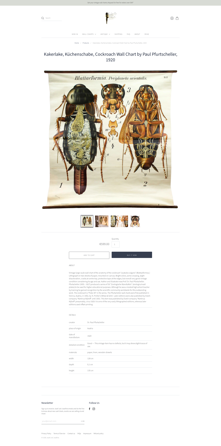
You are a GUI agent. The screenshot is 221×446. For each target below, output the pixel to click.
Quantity (115, 238)
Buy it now (132, 255)
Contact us (71, 433)
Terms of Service (59, 433)
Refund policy (98, 433)
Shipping (118, 34)
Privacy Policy (46, 433)
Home (77, 43)
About (137, 34)
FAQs (79, 433)
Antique (104, 34)
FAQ (128, 34)
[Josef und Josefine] (110, 18)
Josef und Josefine (53, 438)
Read (147, 34)
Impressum (87, 433)
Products (86, 43)
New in (75, 34)
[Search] (42, 18)
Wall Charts (88, 34)
